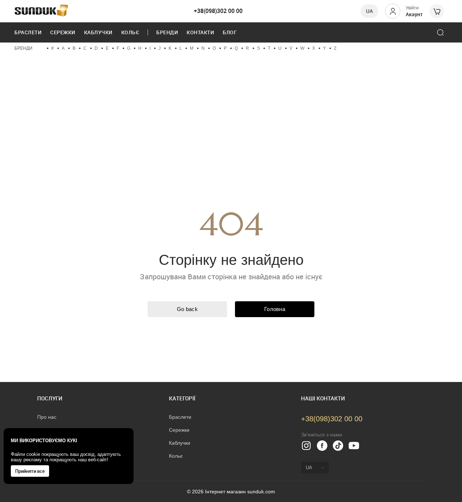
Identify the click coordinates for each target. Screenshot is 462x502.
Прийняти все (30, 471)
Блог (230, 32)
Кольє (130, 32)
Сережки (62, 32)
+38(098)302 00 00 (218, 11)
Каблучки (98, 32)
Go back (187, 309)
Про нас (46, 417)
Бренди (167, 32)
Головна (274, 309)
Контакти (200, 32)
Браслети (28, 32)
